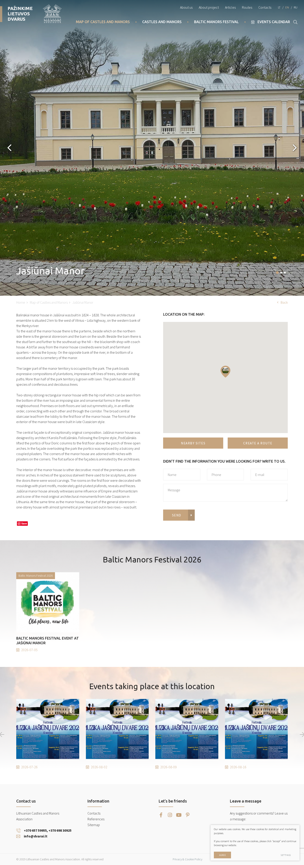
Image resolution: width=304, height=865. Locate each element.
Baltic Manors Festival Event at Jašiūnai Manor (47, 640)
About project (209, 7)
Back (284, 302)
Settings (286, 855)
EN (287, 7)
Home (20, 302)
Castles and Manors (162, 22)
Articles (230, 7)
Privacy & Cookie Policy (187, 859)
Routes (247, 7)
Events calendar (273, 22)
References (95, 819)
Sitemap (93, 825)
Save (24, 523)
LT (279, 7)
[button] (277, 272)
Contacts (264, 7)
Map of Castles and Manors (103, 22)
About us (186, 7)
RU (295, 7)
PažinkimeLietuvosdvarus (20, 14)
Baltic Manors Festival (216, 22)
